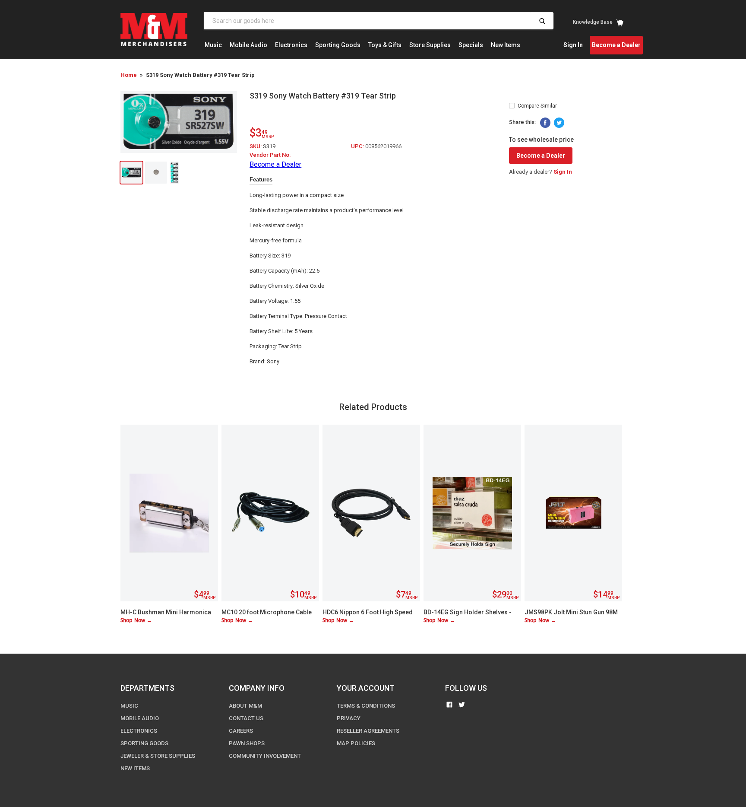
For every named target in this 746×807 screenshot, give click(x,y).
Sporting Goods (337, 44)
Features (261, 179)
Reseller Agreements (368, 731)
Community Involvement (265, 756)
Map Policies (356, 743)
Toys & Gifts (384, 44)
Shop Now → (136, 620)
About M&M (245, 705)
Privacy (348, 718)
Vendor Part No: (270, 155)
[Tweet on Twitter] (559, 123)
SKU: (256, 146)
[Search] (542, 20)
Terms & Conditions (366, 705)
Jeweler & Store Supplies (157, 756)
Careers (241, 731)
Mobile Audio (248, 44)
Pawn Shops (247, 743)
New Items (505, 44)
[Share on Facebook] (545, 123)
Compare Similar (537, 106)
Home (128, 75)
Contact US (246, 718)
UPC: (358, 146)
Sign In (573, 44)
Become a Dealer (616, 44)
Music (213, 44)
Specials (470, 44)
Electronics (291, 44)
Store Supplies (430, 44)
